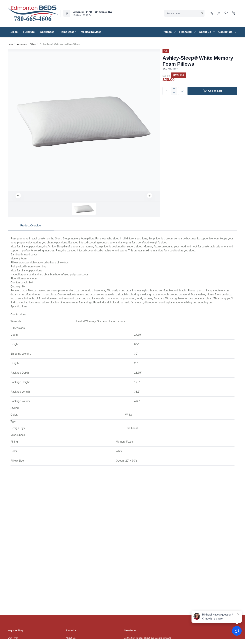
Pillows (33, 44)
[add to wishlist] (182, 91)
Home (10, 44)
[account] (218, 13)
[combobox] (184, 13)
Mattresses (21, 44)
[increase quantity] (174, 89)
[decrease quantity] (174, 93)
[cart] (233, 13)
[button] (18, 195)
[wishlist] (226, 13)
